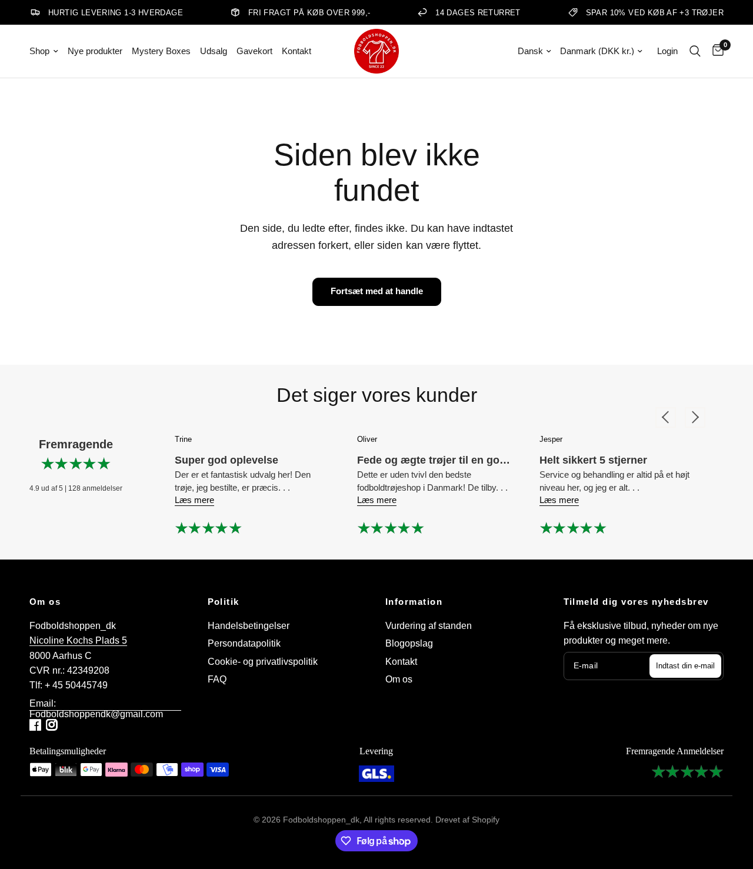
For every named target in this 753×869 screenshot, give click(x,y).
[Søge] (695, 51)
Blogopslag (409, 643)
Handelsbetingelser (248, 626)
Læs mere (194, 500)
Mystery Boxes (161, 51)
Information (413, 602)
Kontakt (296, 51)
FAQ (217, 679)
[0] (715, 51)
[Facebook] (36, 725)
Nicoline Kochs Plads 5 (78, 640)
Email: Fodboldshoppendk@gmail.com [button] (96, 703)
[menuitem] (46, 51)
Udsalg (213, 51)
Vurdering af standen (428, 626)
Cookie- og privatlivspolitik (263, 662)
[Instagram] (53, 725)
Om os (45, 602)
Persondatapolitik (244, 643)
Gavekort (254, 51)
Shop (39, 51)
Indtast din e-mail (685, 665)
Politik (223, 602)
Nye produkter (95, 51)
